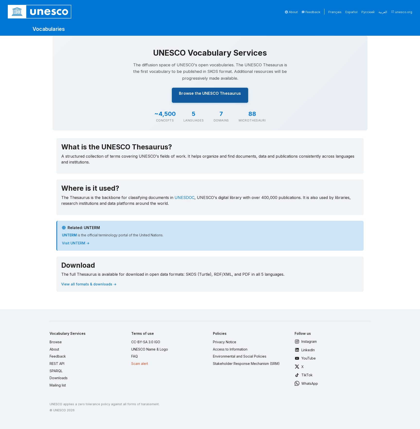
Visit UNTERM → (75, 243)
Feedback (312, 12)
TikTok (307, 375)
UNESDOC (184, 197)
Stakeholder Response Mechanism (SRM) (246, 363)
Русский (368, 12)
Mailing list (58, 385)
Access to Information (230, 349)
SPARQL (56, 371)
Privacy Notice (224, 342)
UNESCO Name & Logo (149, 349)
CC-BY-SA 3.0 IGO (145, 342)
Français (334, 12)
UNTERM (69, 235)
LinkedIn (308, 350)
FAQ (134, 356)
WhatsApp (309, 383)
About (293, 12)
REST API (57, 363)
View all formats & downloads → (88, 284)
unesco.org (401, 12)
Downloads (59, 378)
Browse (56, 342)
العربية (382, 12)
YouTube (308, 358)
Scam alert (139, 363)
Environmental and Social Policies (239, 356)
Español (351, 12)
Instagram (309, 341)
